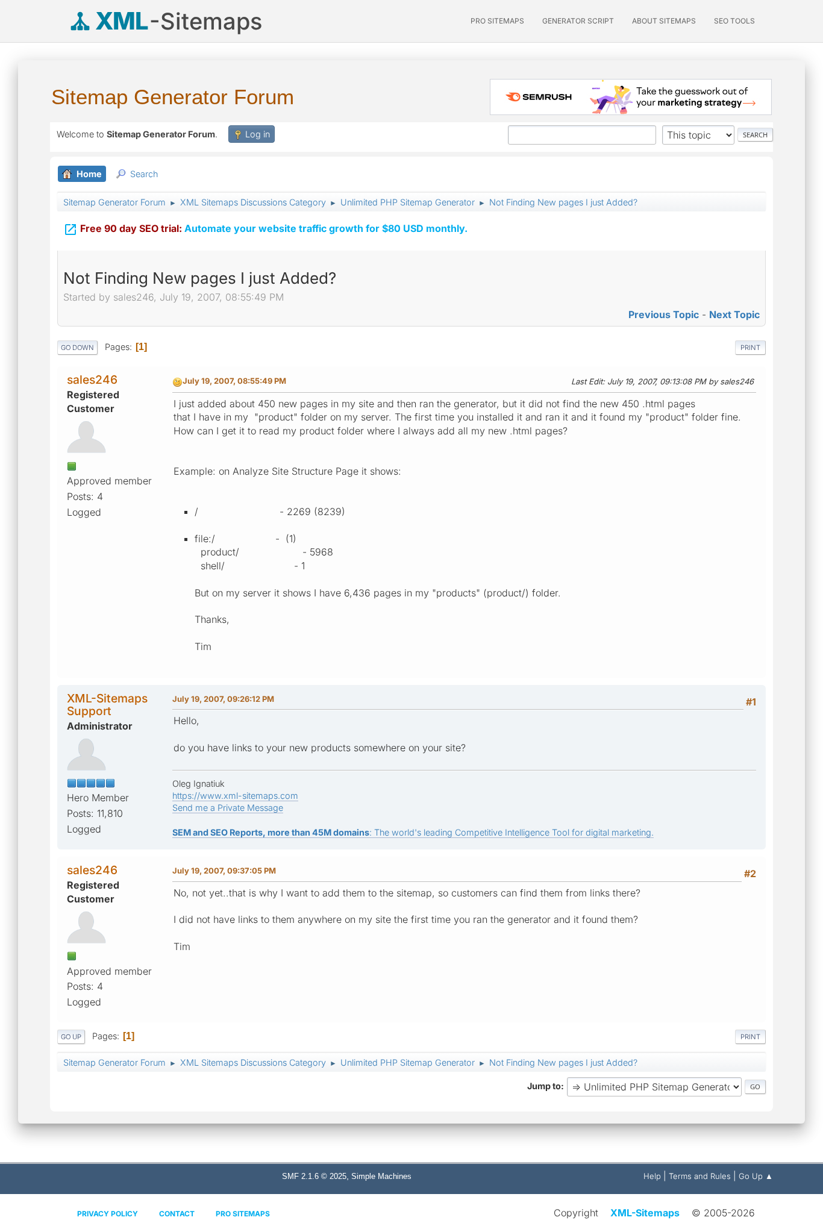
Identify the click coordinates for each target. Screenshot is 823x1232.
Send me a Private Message (227, 807)
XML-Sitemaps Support (107, 704)
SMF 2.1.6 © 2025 (314, 1176)
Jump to (544, 1086)
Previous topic (663, 314)
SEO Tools (734, 20)
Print (750, 347)
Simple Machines (381, 1176)
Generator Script (578, 20)
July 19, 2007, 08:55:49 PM (234, 381)
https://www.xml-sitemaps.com (235, 795)
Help (652, 1176)
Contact (177, 1213)
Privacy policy (107, 1213)
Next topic (734, 314)
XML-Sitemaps (645, 1213)
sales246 (92, 379)
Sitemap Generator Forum (172, 96)
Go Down (77, 347)
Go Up (71, 1037)
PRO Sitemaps (497, 20)
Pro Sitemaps (243, 1213)
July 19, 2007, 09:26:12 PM (223, 699)
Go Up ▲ (756, 1176)
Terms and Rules (700, 1176)
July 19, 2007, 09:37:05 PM (224, 870)
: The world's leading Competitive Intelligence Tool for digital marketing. (413, 832)
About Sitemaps (664, 20)
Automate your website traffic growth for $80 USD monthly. (265, 229)
